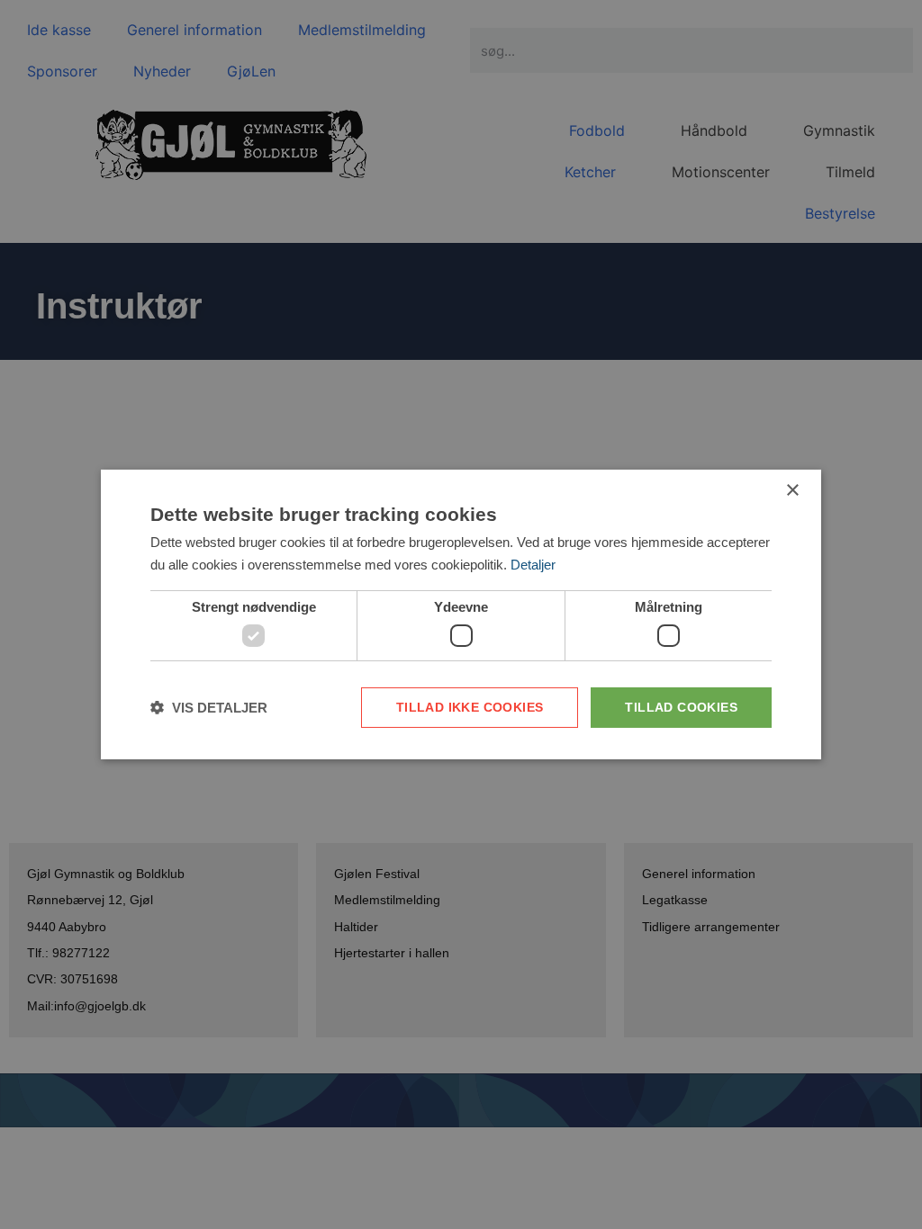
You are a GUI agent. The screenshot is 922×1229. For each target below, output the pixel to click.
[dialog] (461, 614)
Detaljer (533, 564)
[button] (208, 707)
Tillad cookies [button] (681, 707)
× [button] (792, 491)
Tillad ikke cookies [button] (470, 707)
